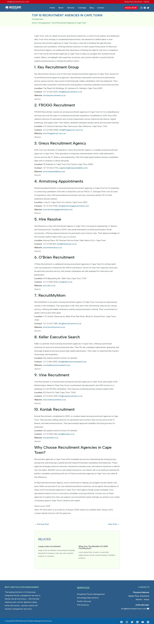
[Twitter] (148, 8)
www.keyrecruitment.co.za (54, 95)
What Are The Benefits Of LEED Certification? (93, 547)
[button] (131, 7)
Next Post (113, 524)
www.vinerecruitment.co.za (54, 400)
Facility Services (84, 601)
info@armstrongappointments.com (73, 206)
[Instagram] (141, 8)
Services (70, 8)
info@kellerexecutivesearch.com (72, 362)
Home (52, 8)
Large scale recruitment (49, 546)
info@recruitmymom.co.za (69, 323)
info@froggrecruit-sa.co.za (71, 130)
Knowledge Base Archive (88, 598)
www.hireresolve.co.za (52, 247)
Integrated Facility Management (91, 594)
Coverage (82, 8)
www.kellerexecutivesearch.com (56, 365)
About (61, 8)
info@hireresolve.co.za (66, 244)
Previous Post (42, 524)
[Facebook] (145, 8)
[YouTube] (142, 622)
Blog (92, 8)
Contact (100, 8)
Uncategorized (37, 19)
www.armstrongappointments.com (58, 209)
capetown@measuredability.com (73, 168)
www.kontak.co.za (50, 438)
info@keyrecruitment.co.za (70, 92)
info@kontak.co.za (66, 434)
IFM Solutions (83, 605)
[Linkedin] (137, 622)
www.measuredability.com (54, 171)
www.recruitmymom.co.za (54, 327)
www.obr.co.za (49, 285)
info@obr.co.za (65, 282)
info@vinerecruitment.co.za (70, 396)
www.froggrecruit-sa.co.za (54, 133)
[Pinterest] (148, 622)
